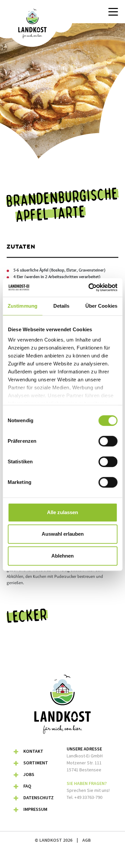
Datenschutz (38, 798)
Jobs (28, 774)
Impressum (35, 809)
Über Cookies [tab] (101, 306)
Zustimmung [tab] (22, 306)
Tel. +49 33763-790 (84, 797)
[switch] (107, 441)
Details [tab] (61, 306)
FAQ (27, 786)
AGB (86, 840)
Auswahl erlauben (63, 534)
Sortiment (35, 763)
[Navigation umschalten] (113, 12)
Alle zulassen (62, 512)
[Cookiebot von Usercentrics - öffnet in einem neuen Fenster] (89, 287)
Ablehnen (62, 556)
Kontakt (33, 751)
